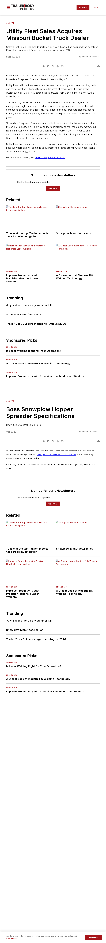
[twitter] (53, 66)
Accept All (93, 937)
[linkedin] (48, 66)
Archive (10, 23)
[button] (8, 7)
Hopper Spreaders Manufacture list (56, 454)
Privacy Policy (11, 938)
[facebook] (43, 66)
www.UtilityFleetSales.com (50, 157)
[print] (98, 66)
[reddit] (57, 66)
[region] (53, 937)
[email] (62, 66)
